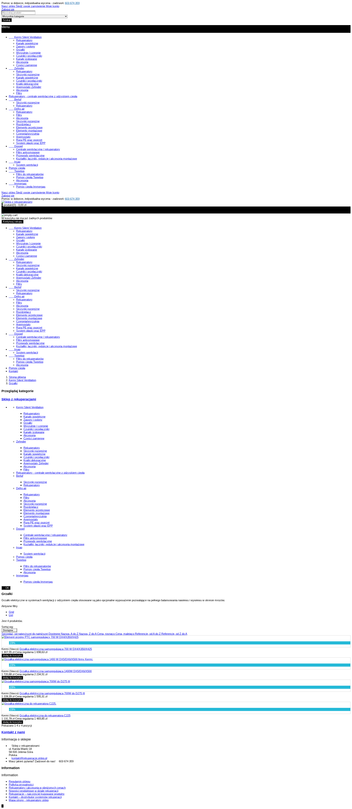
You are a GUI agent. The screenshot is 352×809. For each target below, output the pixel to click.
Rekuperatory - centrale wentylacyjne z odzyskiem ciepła (43, 96)
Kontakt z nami (13, 732)
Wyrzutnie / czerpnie (28, 52)
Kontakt (13, 371)
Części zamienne (26, 65)
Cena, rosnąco (106, 633)
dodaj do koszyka (12, 655)
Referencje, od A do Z (148, 633)
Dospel (16, 146)
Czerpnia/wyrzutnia (27, 133)
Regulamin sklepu (19, 781)
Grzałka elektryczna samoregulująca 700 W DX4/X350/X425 (55, 648)
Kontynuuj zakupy (12, 221)
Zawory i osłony (25, 46)
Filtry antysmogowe (28, 152)
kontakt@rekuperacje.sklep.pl (29, 758)
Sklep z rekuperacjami (18, 399)
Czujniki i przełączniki (29, 55)
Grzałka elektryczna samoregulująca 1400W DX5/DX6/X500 (55, 671)
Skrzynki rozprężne (28, 74)
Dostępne (9, 630)
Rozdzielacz (23, 124)
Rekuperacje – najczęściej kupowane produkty (37, 793)
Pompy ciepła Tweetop (29, 177)
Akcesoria (22, 62)
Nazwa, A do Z (70, 633)
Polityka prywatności (21, 784)
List (11, 615)
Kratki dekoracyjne (27, 83)
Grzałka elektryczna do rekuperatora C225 (44, 715)
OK (6, 588)
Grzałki (20, 49)
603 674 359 (72, 3)
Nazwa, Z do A (88, 633)
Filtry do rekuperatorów (30, 174)
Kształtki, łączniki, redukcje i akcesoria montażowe (46, 158)
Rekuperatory (24, 40)
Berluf (15, 99)
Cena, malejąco (125, 633)
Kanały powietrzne (27, 43)
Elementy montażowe (29, 130)
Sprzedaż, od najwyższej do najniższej (25, 633)
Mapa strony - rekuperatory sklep (29, 800)
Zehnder (16, 68)
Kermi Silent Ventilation (25, 37)
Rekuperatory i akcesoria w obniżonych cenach (37, 787)
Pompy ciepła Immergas (30, 186)
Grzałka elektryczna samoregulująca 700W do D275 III (52, 693)
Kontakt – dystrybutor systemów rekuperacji (35, 797)
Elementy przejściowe (29, 127)
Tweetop (16, 171)
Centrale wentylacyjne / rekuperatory (38, 149)
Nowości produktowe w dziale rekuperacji (33, 790)
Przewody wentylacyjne (30, 155)
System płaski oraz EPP (30, 143)
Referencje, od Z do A (174, 633)
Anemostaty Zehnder (28, 87)
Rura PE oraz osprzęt (29, 139)
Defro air (17, 108)
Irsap (14, 161)
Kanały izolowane (26, 58)
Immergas (18, 183)
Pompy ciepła (17, 167)
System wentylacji (27, 164)
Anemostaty (23, 136)
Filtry (19, 93)
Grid (11, 611)
